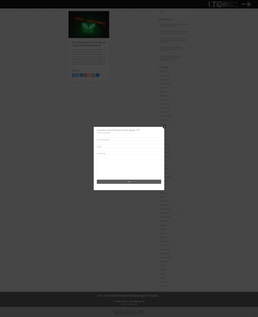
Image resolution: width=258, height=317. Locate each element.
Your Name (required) (103, 133)
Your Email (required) (103, 139)
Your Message (101, 153)
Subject (99, 146)
